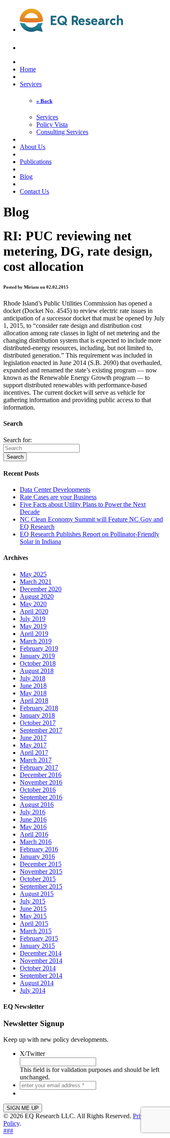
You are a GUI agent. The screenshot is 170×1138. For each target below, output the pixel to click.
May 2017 (33, 745)
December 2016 (40, 774)
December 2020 (40, 589)
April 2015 (34, 923)
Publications (36, 161)
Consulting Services (62, 131)
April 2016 (34, 834)
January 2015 (37, 945)
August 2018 (37, 670)
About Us (32, 146)
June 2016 (33, 819)
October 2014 (38, 968)
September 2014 (41, 975)
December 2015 (40, 864)
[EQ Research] (71, 27)
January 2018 (37, 715)
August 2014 (37, 982)
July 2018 (32, 678)
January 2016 (37, 856)
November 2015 (41, 871)
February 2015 (39, 938)
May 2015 (33, 916)
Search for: (17, 439)
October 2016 (38, 789)
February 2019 (39, 648)
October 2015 (38, 878)
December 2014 (40, 953)
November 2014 (41, 960)
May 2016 (33, 826)
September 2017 (41, 730)
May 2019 (33, 626)
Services (31, 84)
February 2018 (39, 707)
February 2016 (39, 849)
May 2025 (33, 574)
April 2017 (34, 752)
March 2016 (36, 841)
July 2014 (32, 990)
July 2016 (32, 812)
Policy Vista (52, 124)
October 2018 (38, 663)
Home (28, 69)
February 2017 (39, 767)
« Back (44, 101)
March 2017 (36, 759)
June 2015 (33, 908)
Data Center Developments (55, 489)
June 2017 (33, 737)
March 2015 (36, 930)
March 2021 (36, 581)
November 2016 (41, 782)
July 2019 (32, 618)
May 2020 (33, 603)
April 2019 (34, 633)
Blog (26, 176)
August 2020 (37, 596)
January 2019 (37, 655)
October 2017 (38, 722)
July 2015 (32, 901)
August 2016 (37, 804)
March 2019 (36, 641)
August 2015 (37, 893)
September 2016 (41, 797)
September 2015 (41, 886)
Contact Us (34, 191)
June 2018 (33, 685)
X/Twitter (32, 1053)
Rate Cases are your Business (58, 496)
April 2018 (34, 700)
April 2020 (34, 611)
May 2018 (33, 693)
